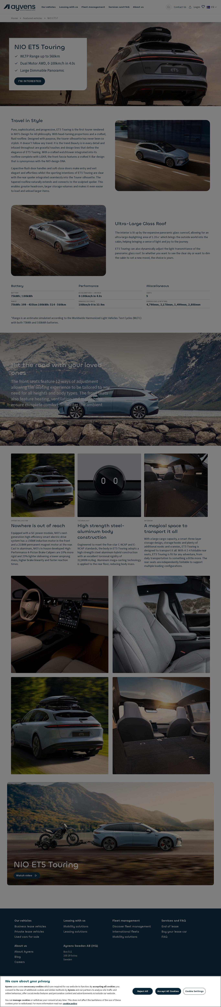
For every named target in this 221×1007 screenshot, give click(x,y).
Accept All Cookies (168, 991)
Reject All (142, 991)
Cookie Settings (194, 991)
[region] (110, 991)
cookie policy (70, 1003)
